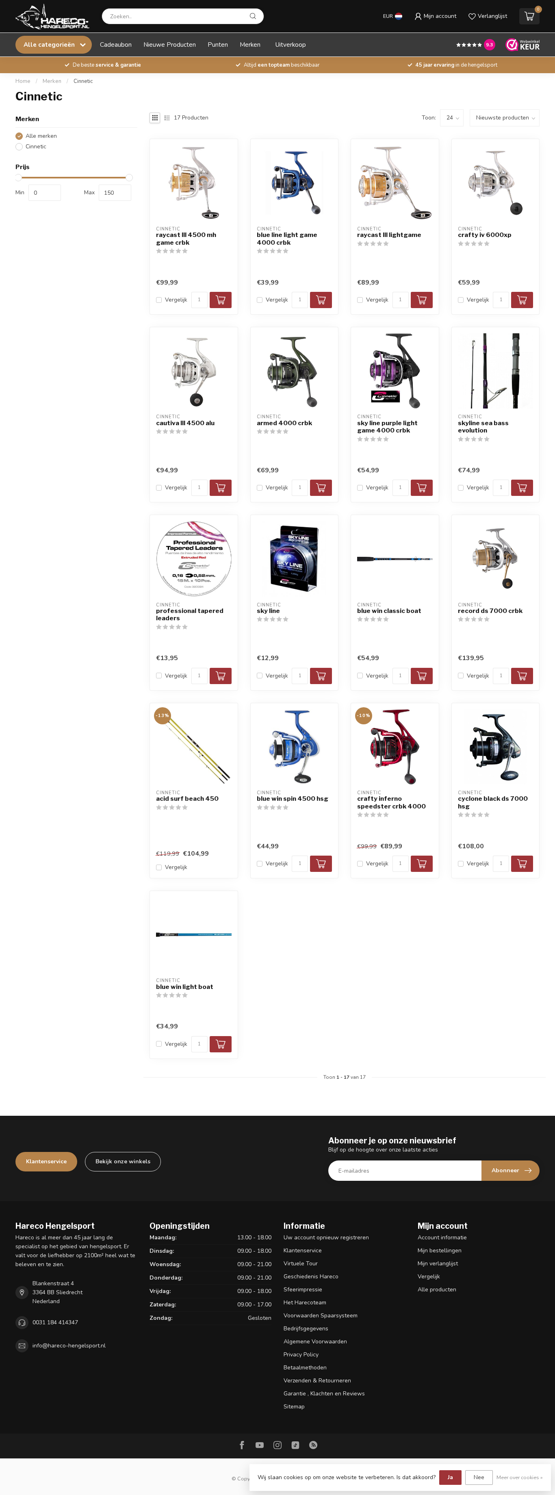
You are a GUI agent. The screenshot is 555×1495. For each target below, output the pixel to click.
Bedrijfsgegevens (306, 1328)
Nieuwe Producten (169, 44)
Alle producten (437, 1289)
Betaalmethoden (305, 1367)
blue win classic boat (389, 611)
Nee (479, 1477)
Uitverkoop (290, 44)
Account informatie (442, 1237)
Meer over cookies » (519, 1477)
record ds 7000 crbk (490, 611)
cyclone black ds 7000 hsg (493, 802)
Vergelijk (176, 300)
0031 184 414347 (55, 1322)
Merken (250, 44)
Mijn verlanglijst (438, 1263)
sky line (268, 611)
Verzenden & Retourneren (317, 1380)
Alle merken (41, 136)
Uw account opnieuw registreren (326, 1237)
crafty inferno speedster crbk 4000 (391, 802)
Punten (218, 44)
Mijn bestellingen (440, 1250)
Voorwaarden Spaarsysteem (321, 1315)
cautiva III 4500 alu (185, 423)
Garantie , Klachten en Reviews (324, 1393)
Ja (450, 1477)
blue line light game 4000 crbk (287, 238)
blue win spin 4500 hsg (292, 798)
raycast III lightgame (389, 235)
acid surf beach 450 (187, 798)
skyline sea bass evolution (483, 426)
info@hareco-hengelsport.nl (69, 1345)
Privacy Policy (301, 1354)
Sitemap (294, 1406)
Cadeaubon (116, 44)
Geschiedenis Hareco (311, 1276)
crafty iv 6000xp (485, 235)
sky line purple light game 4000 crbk (387, 426)
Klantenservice (46, 1161)
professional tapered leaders (189, 614)
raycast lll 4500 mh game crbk (186, 238)
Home (22, 81)
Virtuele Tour (301, 1263)
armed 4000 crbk (284, 423)
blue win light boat (184, 987)
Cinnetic (83, 81)
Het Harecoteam (305, 1302)
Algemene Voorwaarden (315, 1341)
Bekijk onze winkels (122, 1161)
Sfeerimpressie (303, 1289)
